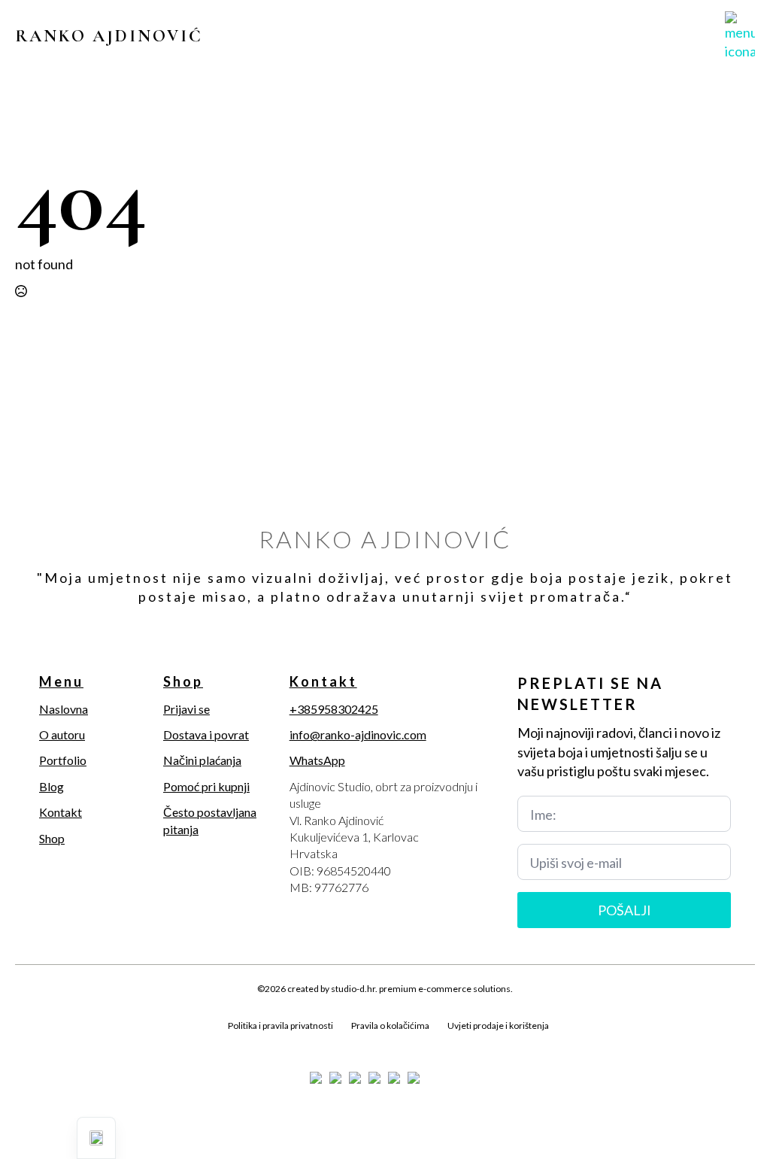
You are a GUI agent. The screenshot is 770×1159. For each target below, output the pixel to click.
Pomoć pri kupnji (206, 786)
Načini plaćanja (202, 760)
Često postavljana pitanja (209, 820)
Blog (51, 786)
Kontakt (60, 812)
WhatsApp (317, 760)
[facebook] (25, 1043)
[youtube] (127, 1043)
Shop (52, 838)
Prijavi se (186, 709)
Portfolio (62, 760)
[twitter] (51, 1043)
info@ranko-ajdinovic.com (358, 734)
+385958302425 (334, 709)
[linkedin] (102, 1043)
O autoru (62, 734)
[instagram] (76, 1043)
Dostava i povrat (206, 734)
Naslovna (63, 709)
